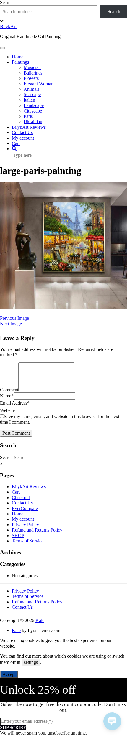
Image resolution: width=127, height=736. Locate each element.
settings (31, 662)
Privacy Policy (25, 524)
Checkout (21, 497)
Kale (39, 620)
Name (7, 395)
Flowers (31, 78)
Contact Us (22, 132)
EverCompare (25, 508)
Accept (9, 674)
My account (23, 138)
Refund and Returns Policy (37, 529)
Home (17, 56)
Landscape (34, 105)
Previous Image (14, 318)
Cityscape (33, 110)
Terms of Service (27, 540)
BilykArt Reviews (29, 127)
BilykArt (8, 26)
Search (6, 2)
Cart (16, 143)
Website (7, 410)
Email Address (15, 402)
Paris (28, 116)
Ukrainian (33, 121)
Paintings (20, 62)
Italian (29, 100)
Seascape (32, 94)
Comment (9, 389)
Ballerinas (33, 72)
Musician (32, 67)
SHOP (18, 535)
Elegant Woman (38, 83)
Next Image (11, 323)
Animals (31, 89)
